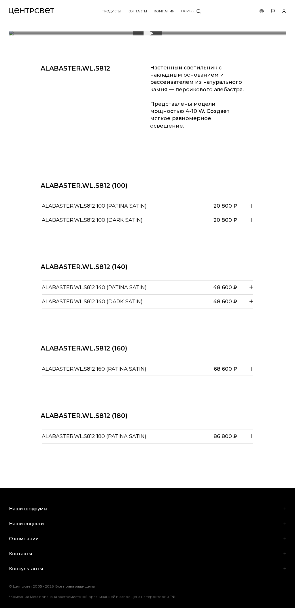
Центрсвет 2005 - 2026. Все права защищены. (56, 586)
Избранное (269, 11)
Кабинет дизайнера (280, 11)
